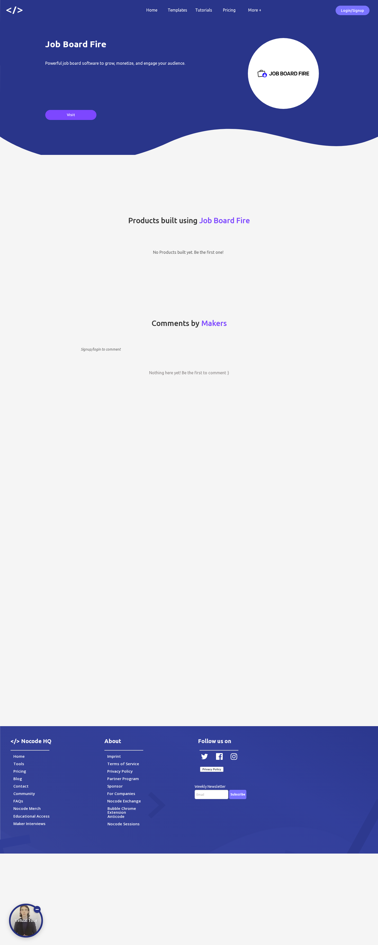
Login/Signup (352, 10)
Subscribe (237, 794)
